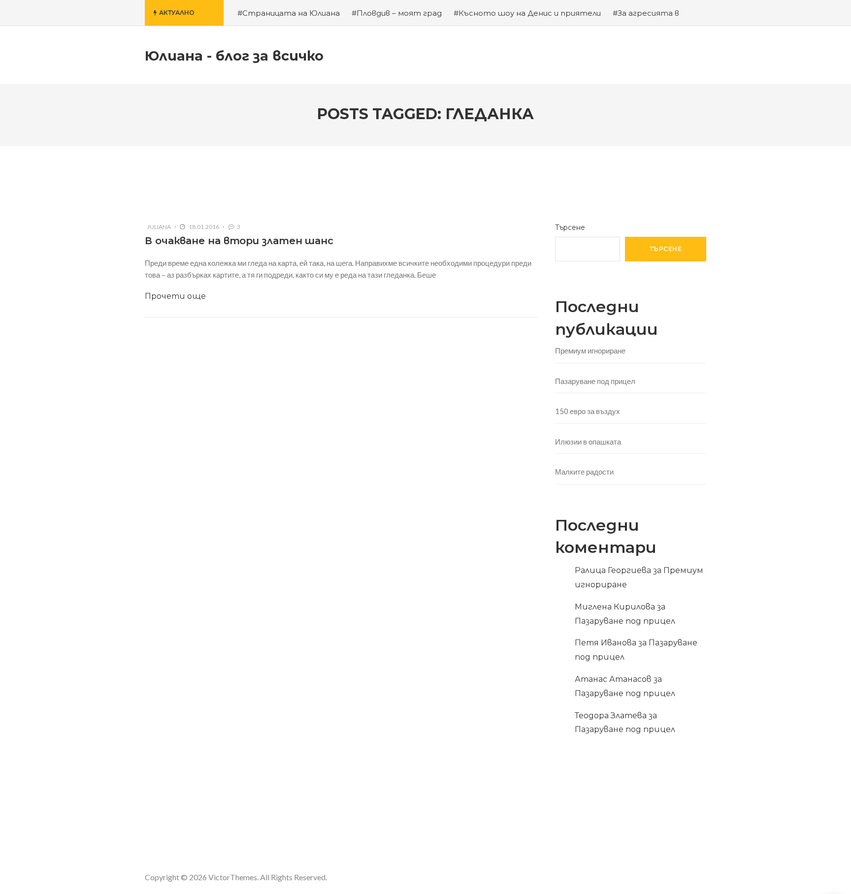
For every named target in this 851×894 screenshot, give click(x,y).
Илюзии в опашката (588, 441)
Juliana (159, 226)
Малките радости (584, 471)
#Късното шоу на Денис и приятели (527, 13)
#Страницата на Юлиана (288, 13)
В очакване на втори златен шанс (239, 241)
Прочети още (175, 296)
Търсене (570, 227)
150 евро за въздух (587, 411)
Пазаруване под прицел (595, 381)
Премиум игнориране (590, 350)
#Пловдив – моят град (397, 13)
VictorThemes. (233, 877)
